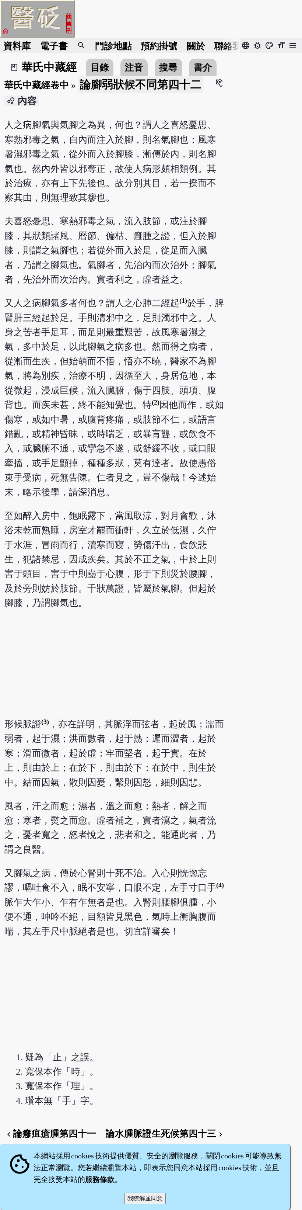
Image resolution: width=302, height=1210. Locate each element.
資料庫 (17, 46)
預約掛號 (159, 46)
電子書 (54, 46)
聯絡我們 (232, 46)
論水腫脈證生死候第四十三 (165, 1133)
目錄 (100, 67)
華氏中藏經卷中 (36, 85)
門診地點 (113, 46)
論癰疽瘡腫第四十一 (50, 1133)
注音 (134, 67)
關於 (196, 46)
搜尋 (168, 67)
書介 (203, 67)
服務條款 (100, 1179)
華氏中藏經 (49, 67)
